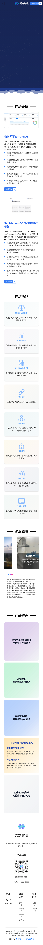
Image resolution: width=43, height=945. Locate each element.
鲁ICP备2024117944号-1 (25, 939)
